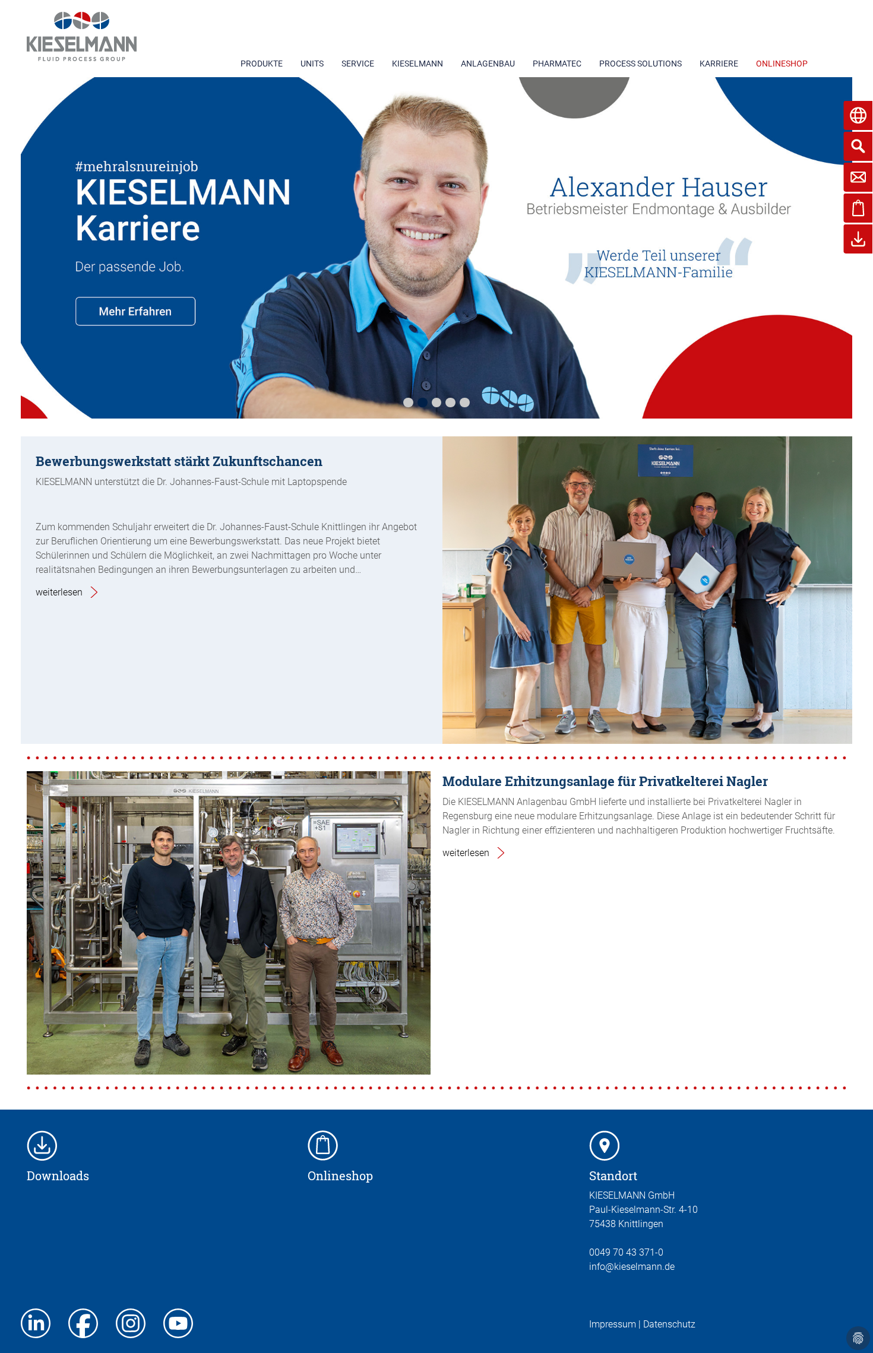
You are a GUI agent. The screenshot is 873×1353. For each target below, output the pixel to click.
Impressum (612, 1324)
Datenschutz (669, 1324)
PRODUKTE (262, 63)
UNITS (312, 63)
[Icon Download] (42, 1145)
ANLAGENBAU (488, 63)
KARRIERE (719, 63)
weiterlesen (59, 592)
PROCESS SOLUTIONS (640, 63)
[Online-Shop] (323, 1145)
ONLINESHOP (782, 63)
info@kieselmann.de (632, 1266)
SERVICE (357, 63)
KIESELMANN (417, 63)
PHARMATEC (557, 63)
